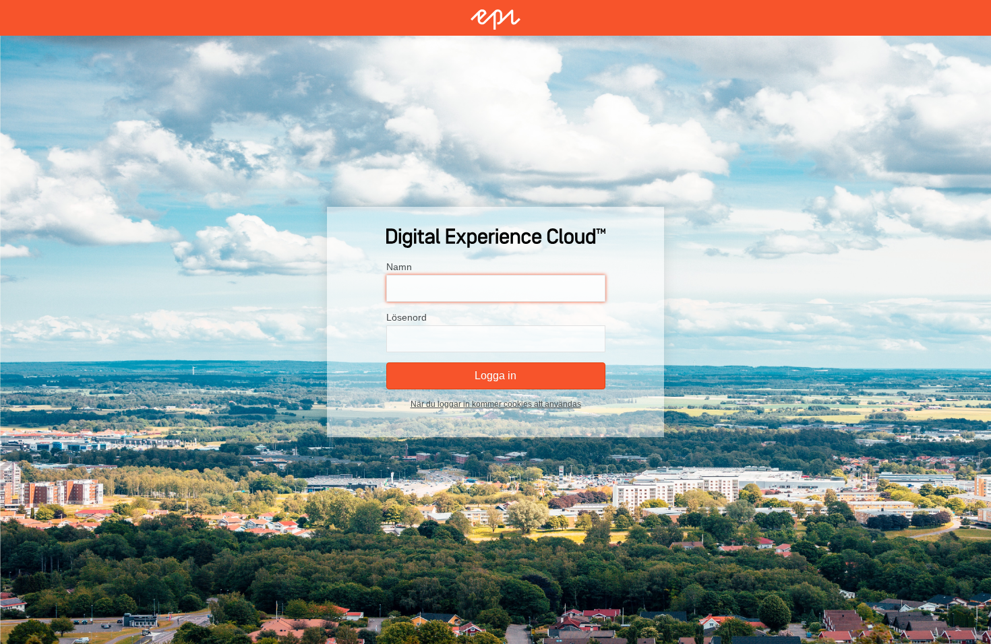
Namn (399, 266)
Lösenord (406, 317)
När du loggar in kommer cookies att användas (496, 404)
